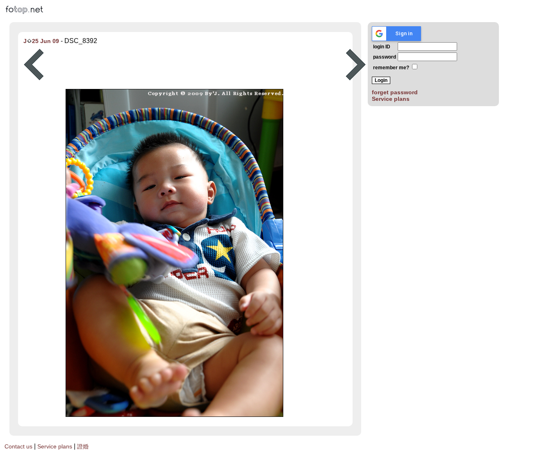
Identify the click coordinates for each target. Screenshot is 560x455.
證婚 (83, 446)
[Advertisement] (195, 64)
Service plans (391, 99)
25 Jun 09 (45, 41)
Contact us (18, 446)
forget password (395, 92)
